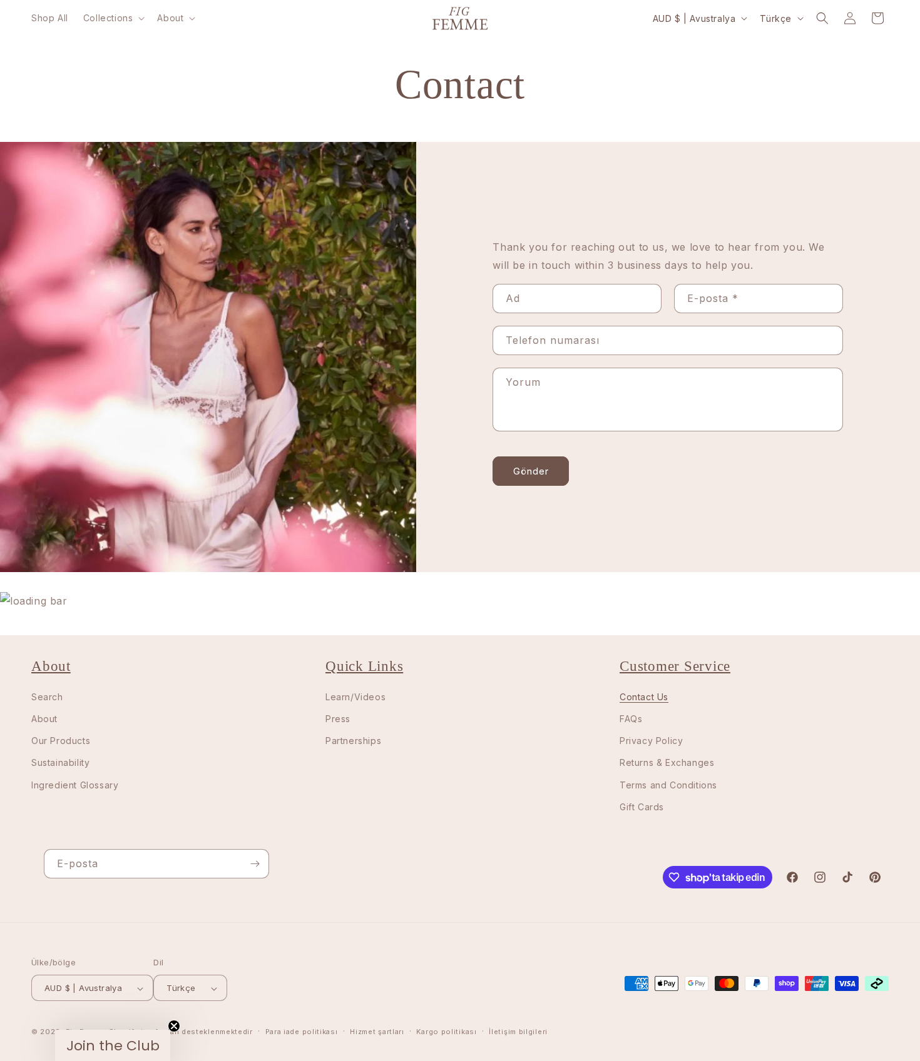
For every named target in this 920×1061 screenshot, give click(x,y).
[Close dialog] (632, 117)
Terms (299, 936)
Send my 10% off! (319, 693)
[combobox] (296, 645)
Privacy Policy (312, 927)
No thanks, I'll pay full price (319, 744)
